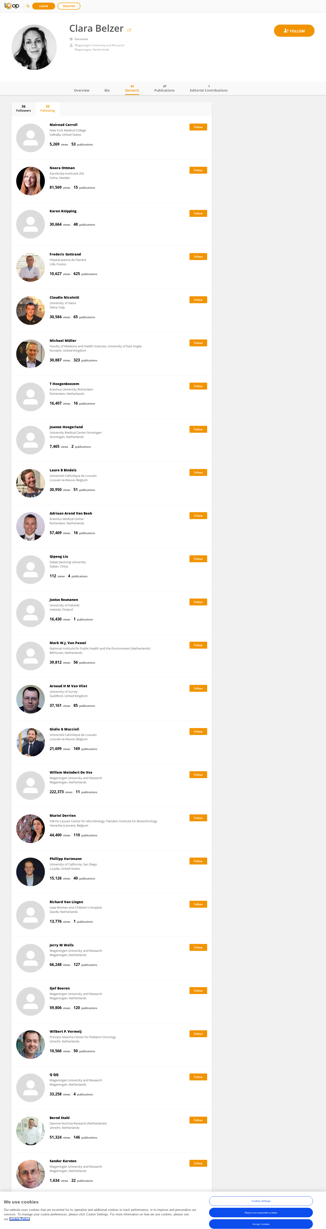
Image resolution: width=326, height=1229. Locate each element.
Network (132, 88)
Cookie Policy (19, 1219)
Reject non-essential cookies (261, 1212)
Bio (107, 90)
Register (69, 6)
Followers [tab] (23, 108)
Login (43, 6)
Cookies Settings (261, 1201)
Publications (164, 88)
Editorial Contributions (209, 88)
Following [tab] (47, 108)
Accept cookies (260, 1224)
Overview (81, 90)
